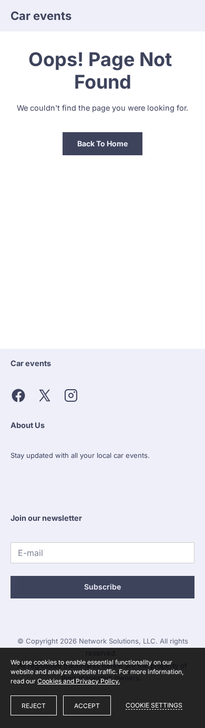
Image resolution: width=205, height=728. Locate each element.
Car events (41, 16)
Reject (34, 706)
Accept (87, 706)
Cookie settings (154, 705)
